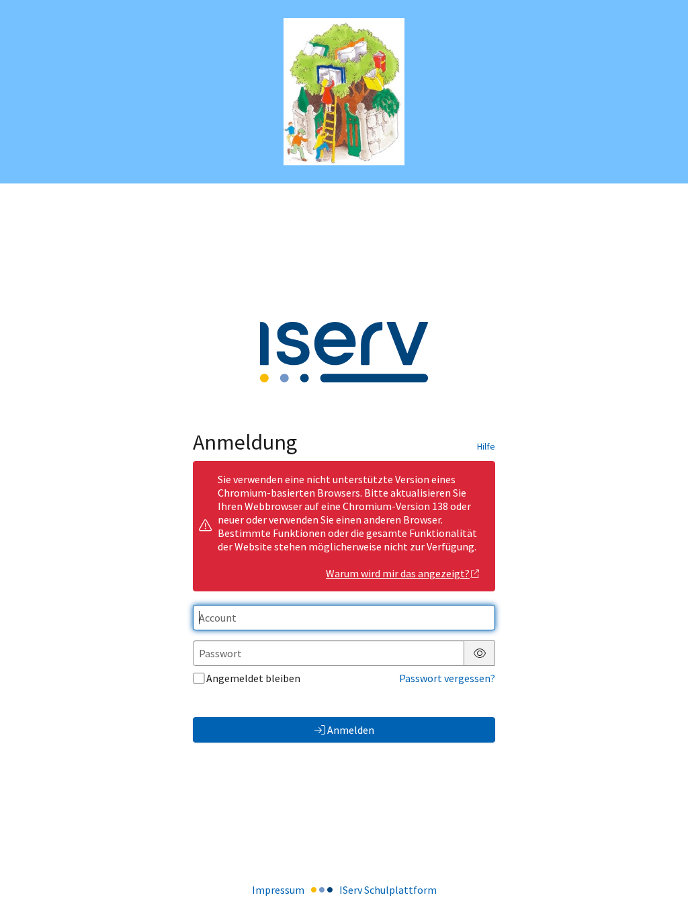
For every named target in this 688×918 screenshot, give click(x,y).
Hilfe (486, 446)
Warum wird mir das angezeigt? (398, 573)
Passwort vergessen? (447, 678)
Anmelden (350, 730)
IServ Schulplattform (388, 889)
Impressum (278, 889)
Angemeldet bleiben (253, 678)
